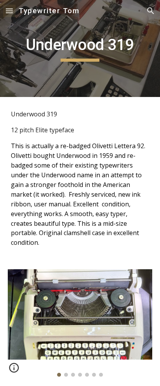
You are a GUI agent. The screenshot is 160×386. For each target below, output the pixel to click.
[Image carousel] (80, 323)
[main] (80, 48)
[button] (9, 10)
